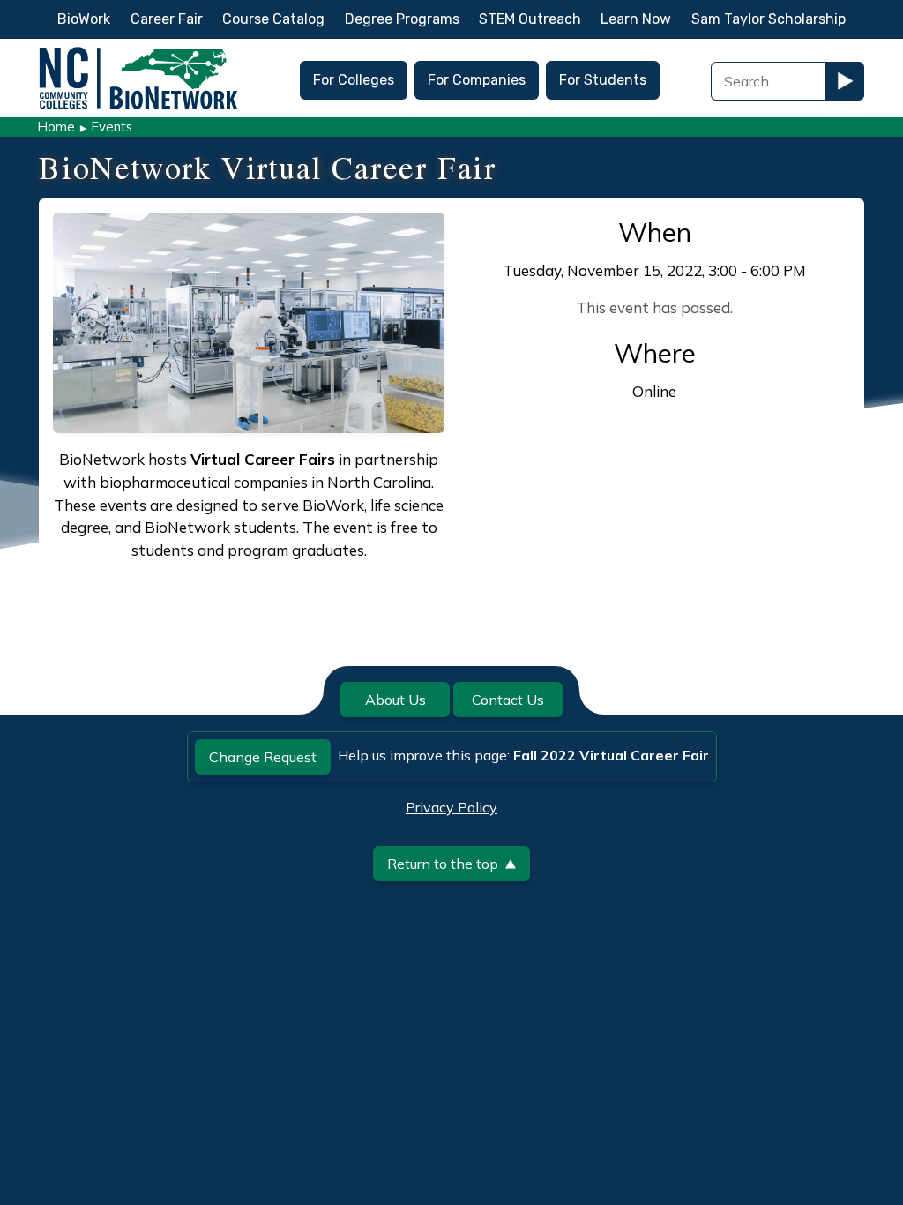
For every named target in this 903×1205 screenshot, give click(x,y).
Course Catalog (273, 19)
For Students (602, 79)
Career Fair (167, 19)
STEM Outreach (530, 19)
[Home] (138, 51)
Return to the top (442, 863)
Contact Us (508, 699)
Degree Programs (402, 19)
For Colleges (353, 79)
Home (56, 126)
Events (111, 126)
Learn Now (636, 19)
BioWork (83, 19)
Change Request (263, 757)
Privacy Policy (451, 807)
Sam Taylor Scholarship (768, 19)
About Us (395, 699)
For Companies (477, 79)
